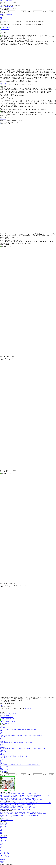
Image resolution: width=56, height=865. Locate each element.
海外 (1, 834)
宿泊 (1, 841)
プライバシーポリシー (6, 853)
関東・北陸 (3, 824)
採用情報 (2, 859)
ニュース (2, 849)
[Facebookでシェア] (5, 27)
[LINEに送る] (0, 31)
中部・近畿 (3, 826)
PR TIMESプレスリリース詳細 (8, 714)
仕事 (1, 846)
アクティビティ (4, 840)
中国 (1, 827)
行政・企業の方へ (4, 855)
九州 (1, 830)
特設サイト (3, 83)
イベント (2, 843)
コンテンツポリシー (5, 856)
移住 (1, 844)
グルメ (2, 838)
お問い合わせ (3, 862)
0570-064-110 (28, 708)
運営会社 (2, 861)
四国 (1, 829)
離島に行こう (3, 14)
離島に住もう (10, 14)
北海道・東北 (3, 823)
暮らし (2, 847)
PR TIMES (6, 715)
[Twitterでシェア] (4, 29)
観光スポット (3, 837)
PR (0, 850)
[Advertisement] (28, 57)
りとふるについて (4, 852)
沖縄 (1, 832)
